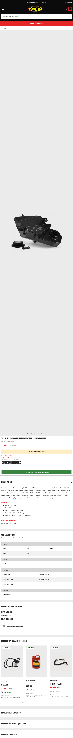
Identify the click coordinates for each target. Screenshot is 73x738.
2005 (51, 548)
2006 (28, 548)
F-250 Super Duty (44, 574)
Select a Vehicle (39, 24)
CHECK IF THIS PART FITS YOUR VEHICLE (37, 451)
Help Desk (69, 2)
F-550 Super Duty (8, 584)
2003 (28, 553)
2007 (4, 548)
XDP (5, 28)
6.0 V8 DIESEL (7, 595)
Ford (4, 563)
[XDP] (35, 9)
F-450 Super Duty (44, 579)
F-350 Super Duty (8, 579)
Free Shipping (30, 2)
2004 (4, 553)
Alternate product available (37, 472)
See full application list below (10, 459)
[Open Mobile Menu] (3, 9)
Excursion (6, 574)
